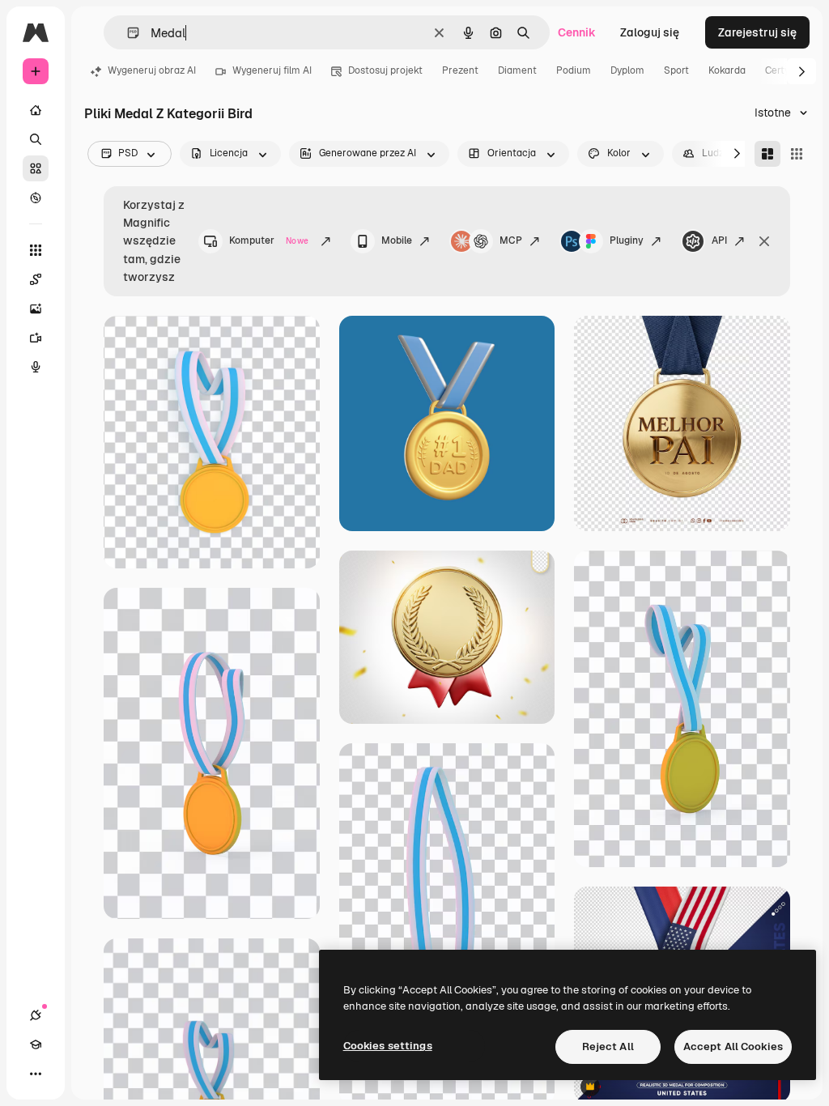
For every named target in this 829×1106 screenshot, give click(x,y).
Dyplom (627, 70)
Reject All (608, 1046)
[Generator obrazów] (36, 308)
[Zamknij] (764, 241)
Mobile (396, 240)
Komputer (268, 240)
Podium (573, 70)
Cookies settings (387, 1046)
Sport (676, 70)
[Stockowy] (36, 168)
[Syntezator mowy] (36, 367)
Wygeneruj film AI (272, 70)
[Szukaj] (36, 139)
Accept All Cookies (733, 1046)
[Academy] (36, 1044)
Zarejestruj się (757, 32)
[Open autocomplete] (126, 33)
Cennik (577, 32)
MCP (511, 240)
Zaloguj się (649, 32)
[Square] (797, 154)
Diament (517, 70)
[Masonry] (767, 154)
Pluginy (627, 240)
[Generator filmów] (36, 338)
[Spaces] (36, 279)
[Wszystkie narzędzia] (36, 250)
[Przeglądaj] (36, 198)
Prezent (460, 70)
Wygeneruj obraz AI (152, 70)
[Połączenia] (36, 1015)
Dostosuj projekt (385, 70)
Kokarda (727, 70)
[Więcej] (36, 1074)
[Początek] (36, 110)
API (719, 240)
